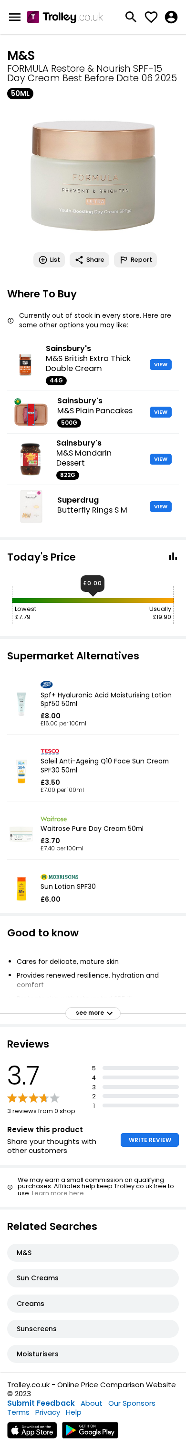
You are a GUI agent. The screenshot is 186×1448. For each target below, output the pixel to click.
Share (95, 259)
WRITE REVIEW (150, 1140)
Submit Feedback (41, 1403)
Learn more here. (58, 1193)
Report (141, 259)
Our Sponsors (131, 1403)
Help (74, 1412)
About (92, 1403)
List (55, 259)
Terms (18, 1412)
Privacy (47, 1412)
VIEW (160, 364)
